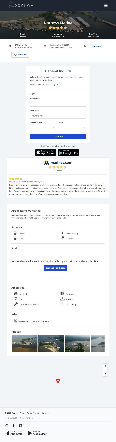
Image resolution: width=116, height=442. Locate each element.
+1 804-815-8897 (96, 46)
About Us (14, 418)
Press (22, 418)
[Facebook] (13, 426)
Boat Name (35, 98)
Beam (60, 122)
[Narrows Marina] (24, 343)
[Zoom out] (105, 370)
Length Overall (36, 122)
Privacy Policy (26, 413)
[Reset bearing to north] (105, 374)
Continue (58, 136)
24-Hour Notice (42, 321)
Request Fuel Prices (55, 268)
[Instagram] (6, 426)
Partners (29, 418)
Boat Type (34, 110)
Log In (55, 84)
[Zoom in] (105, 366)
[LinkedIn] (20, 426)
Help (7, 418)
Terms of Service (41, 413)
